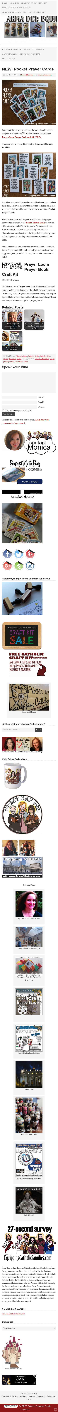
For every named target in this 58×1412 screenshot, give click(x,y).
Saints (27, 50)
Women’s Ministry (37, 12)
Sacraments (38, 50)
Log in (29, 1399)
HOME (4, 3)
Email (40, 402)
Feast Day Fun (8, 59)
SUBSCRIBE (11, 1406)
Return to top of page (29, 1393)
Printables (12, 359)
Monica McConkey (27, 75)
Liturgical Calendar (30, 54)
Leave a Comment (44, 75)
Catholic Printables (42, 359)
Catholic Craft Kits (11, 50)
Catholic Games (9, 54)
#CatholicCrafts (21, 356)
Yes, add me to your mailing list (18, 410)
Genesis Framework (37, 1396)
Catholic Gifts (45, 356)
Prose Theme (22, 1396)
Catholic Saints (7, 1314)
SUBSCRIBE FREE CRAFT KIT (14, 12)
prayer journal (8, 362)
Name (40, 397)
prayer (5, 359)
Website (41, 407)
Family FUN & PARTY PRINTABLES (16, 8)
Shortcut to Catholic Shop (33, 3)
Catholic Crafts (33, 356)
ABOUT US (14, 3)
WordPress (51, 1396)
